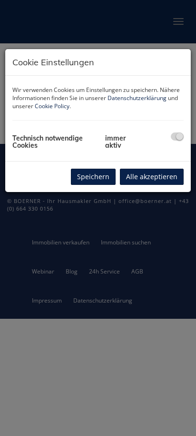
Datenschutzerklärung (137, 98)
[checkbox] (177, 136)
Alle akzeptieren (151, 176)
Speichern (93, 176)
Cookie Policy (52, 106)
